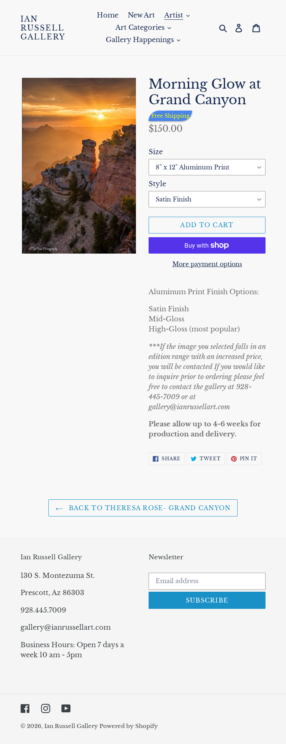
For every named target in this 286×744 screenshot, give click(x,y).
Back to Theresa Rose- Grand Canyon (149, 508)
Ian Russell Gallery (43, 28)
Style (157, 184)
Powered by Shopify (128, 725)
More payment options (207, 264)
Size (156, 152)
